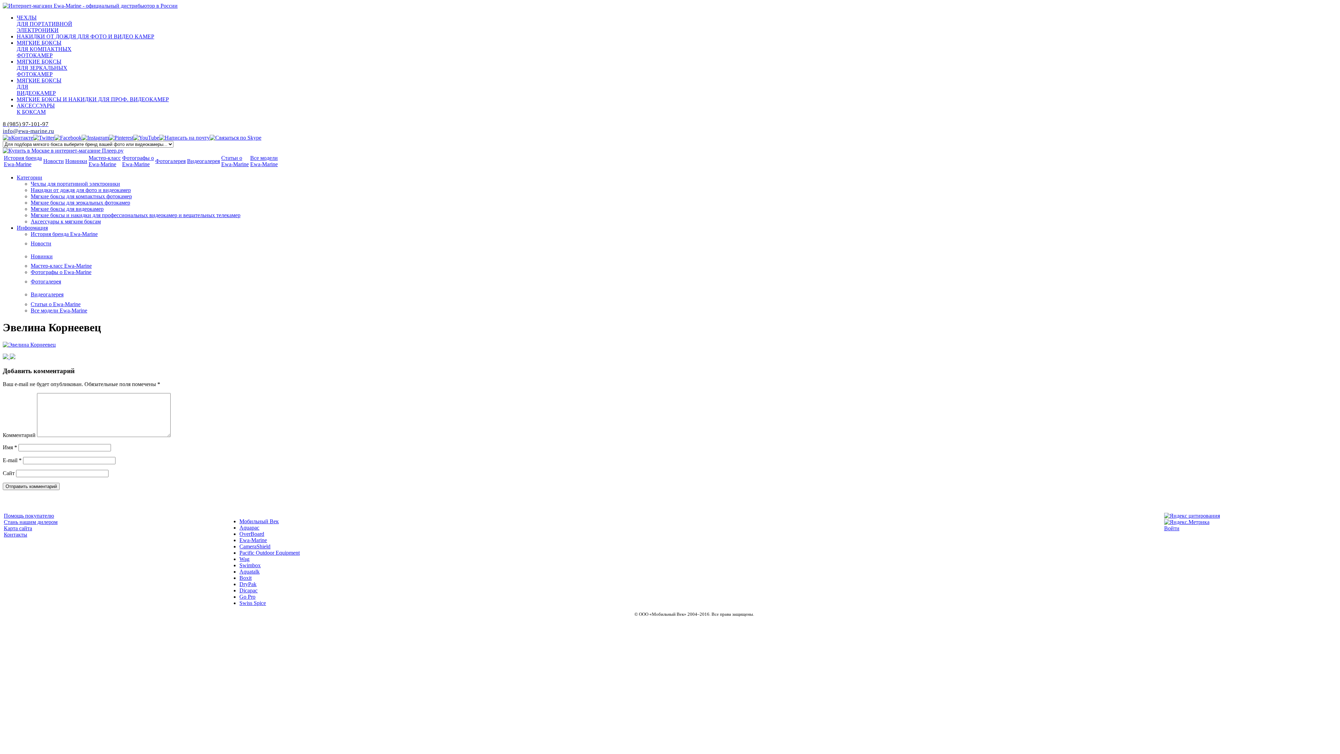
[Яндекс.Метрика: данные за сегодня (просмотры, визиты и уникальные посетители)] (1186, 522)
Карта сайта (18, 528)
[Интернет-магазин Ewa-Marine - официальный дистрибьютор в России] (90, 6)
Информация (32, 228)
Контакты (15, 535)
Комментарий (19, 435)
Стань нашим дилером (31, 522)
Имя (10, 447)
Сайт (9, 473)
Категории (29, 177)
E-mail (12, 460)
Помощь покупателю (29, 516)
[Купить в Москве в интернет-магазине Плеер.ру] (63, 151)
